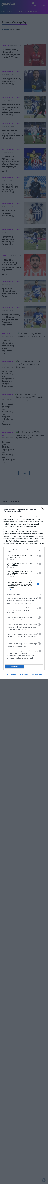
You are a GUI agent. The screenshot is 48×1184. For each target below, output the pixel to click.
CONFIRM (14, 666)
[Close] (43, 509)
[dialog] (24, 592)
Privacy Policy (37, 675)
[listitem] (24, 550)
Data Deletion (11, 675)
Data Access (24, 675)
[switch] (39, 556)
